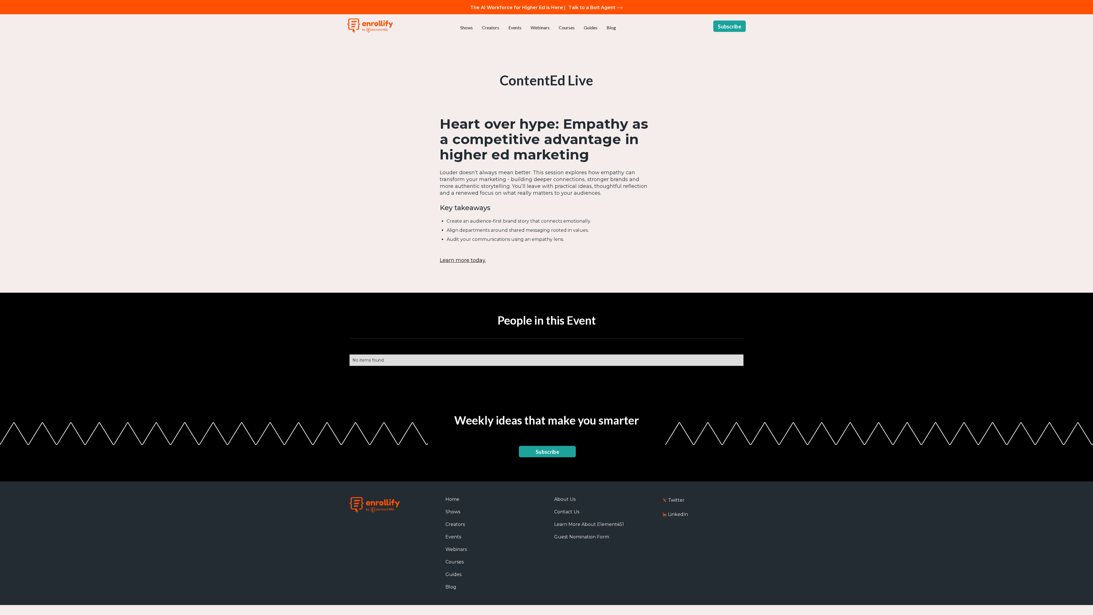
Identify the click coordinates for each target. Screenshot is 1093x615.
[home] (370, 26)
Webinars (540, 27)
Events (514, 27)
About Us (565, 499)
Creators (490, 27)
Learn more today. (463, 260)
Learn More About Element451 (589, 524)
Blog (611, 27)
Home (452, 499)
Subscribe (729, 26)
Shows (466, 27)
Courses (567, 27)
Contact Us (566, 511)
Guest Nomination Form (581, 537)
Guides (590, 27)
